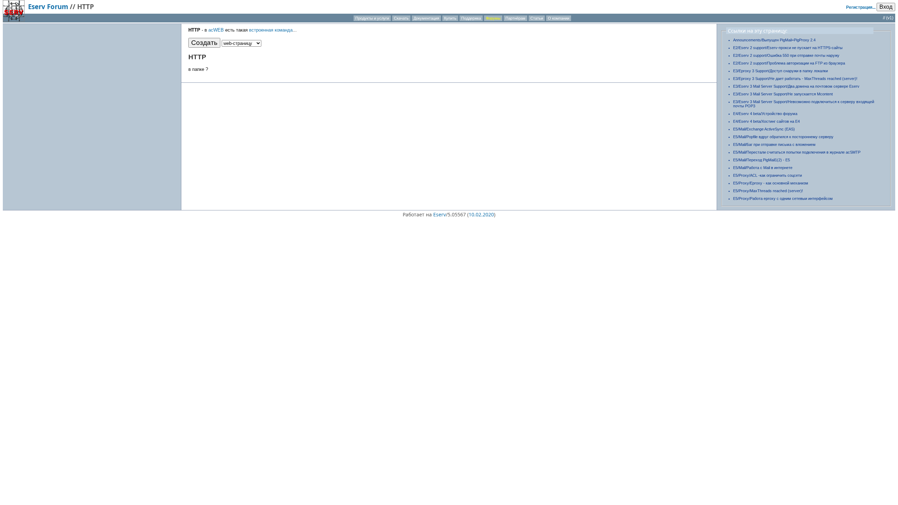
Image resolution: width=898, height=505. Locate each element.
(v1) (889, 17)
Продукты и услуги (372, 18)
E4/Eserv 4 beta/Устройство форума (765, 114)
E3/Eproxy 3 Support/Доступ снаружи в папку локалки (780, 71)
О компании (558, 18)
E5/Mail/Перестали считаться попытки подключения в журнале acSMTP (796, 152)
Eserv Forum (48, 6)
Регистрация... (861, 7)
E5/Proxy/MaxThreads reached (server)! (768, 191)
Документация (426, 18)
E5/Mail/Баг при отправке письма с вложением (774, 144)
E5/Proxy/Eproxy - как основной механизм (770, 183)
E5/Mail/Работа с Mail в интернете (762, 168)
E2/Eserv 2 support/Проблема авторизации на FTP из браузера (789, 63)
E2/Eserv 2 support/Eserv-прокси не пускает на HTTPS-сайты (788, 48)
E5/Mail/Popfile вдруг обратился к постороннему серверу (783, 137)
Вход (885, 7)
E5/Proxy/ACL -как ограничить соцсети (767, 175)
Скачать (401, 18)
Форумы (493, 18)
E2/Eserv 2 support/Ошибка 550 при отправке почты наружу (786, 55)
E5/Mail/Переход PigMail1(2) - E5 (761, 160)
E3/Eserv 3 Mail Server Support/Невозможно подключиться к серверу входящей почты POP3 (803, 104)
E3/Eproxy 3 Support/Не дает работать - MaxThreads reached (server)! (795, 78)
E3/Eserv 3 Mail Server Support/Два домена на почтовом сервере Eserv (796, 86)
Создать (204, 42)
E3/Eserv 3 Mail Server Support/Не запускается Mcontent (783, 94)
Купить (450, 18)
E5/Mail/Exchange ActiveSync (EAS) (764, 129)
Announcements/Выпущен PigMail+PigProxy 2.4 (774, 40)
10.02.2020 (481, 214)
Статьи (536, 18)
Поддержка (471, 18)
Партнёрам (515, 18)
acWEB (216, 30)
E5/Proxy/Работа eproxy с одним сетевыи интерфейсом (783, 198)
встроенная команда (271, 30)
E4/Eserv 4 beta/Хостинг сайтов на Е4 (766, 121)
